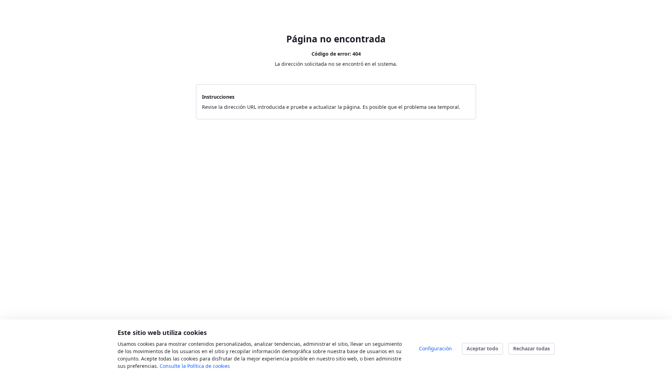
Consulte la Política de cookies (195, 366)
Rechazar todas (531, 348)
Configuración (435, 348)
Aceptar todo (482, 348)
